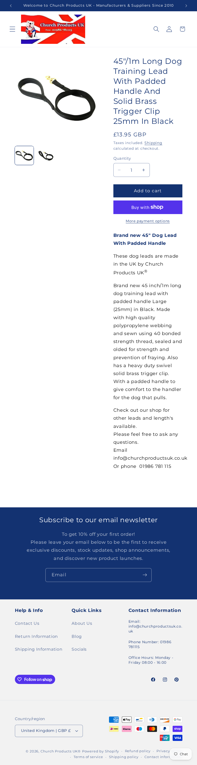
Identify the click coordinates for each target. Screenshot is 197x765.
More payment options (148, 221)
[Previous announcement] (10, 5)
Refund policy (138, 751)
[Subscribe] (144, 575)
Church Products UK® (61, 751)
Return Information (36, 636)
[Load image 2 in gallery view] (45, 155)
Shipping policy (124, 757)
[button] (12, 29)
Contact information (163, 757)
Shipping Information (39, 649)
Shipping (153, 143)
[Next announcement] (186, 5)
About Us (82, 623)
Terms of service (88, 757)
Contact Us (27, 623)
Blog (77, 636)
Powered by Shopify (100, 751)
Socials (79, 649)
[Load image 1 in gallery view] (24, 155)
